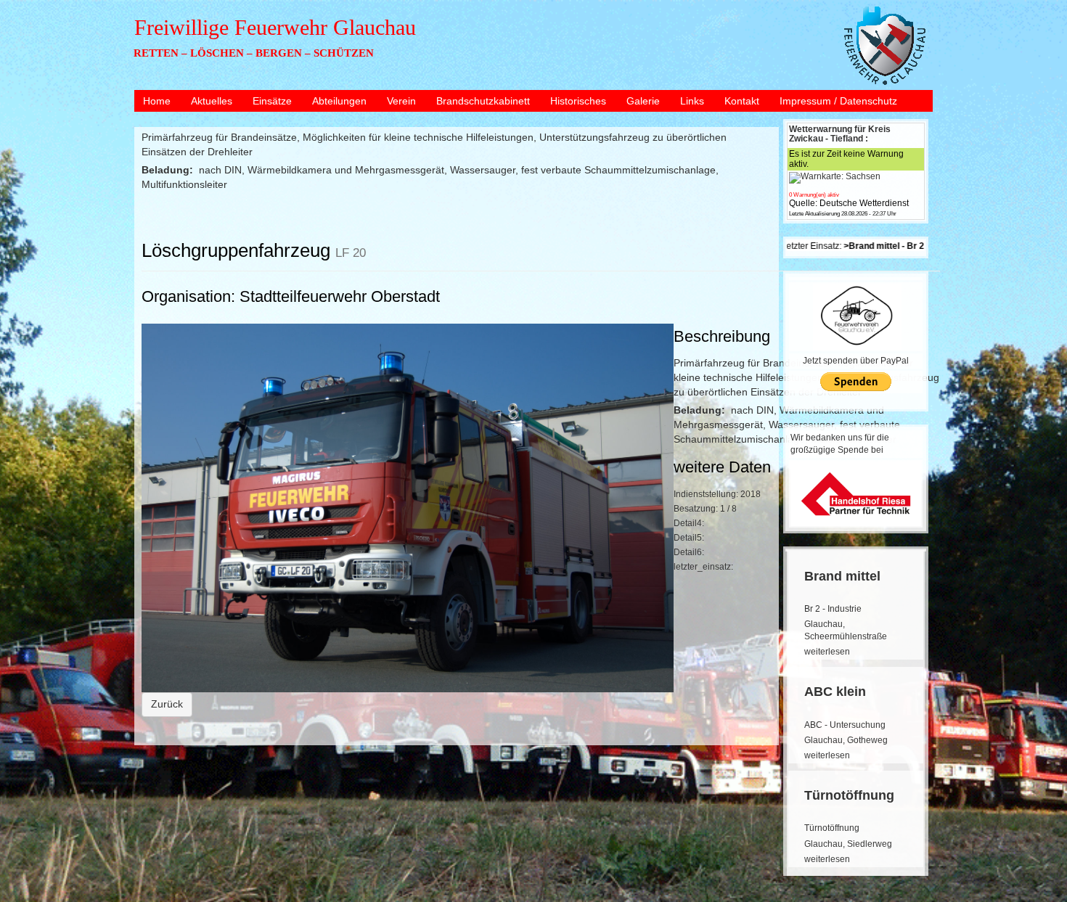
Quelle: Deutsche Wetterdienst (849, 203)
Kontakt (741, 101)
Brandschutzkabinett (483, 101)
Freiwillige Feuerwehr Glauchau (275, 27)
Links (692, 101)
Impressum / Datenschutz (838, 101)
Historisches (578, 101)
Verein (401, 101)
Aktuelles (211, 101)
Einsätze (272, 101)
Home (157, 101)
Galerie (643, 101)
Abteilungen (339, 101)
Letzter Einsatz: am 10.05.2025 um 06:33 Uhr (908, 246)
